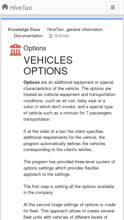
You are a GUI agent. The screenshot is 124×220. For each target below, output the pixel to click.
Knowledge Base (24, 29)
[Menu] (112, 7)
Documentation (28, 35)
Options (34, 47)
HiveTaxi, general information (75, 29)
